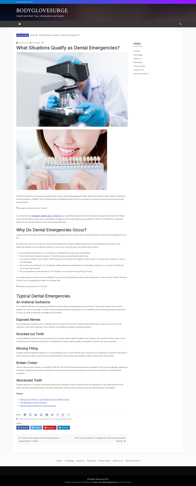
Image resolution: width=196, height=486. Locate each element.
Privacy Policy (139, 66)
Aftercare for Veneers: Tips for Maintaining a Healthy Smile (44, 399)
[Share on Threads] (63, 415)
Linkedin (64, 427)
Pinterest (51, 427)
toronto (69, 419)
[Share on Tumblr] (57, 415)
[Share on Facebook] (25, 415)
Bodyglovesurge (42, 10)
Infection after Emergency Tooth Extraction (38, 406)
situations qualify (60, 419)
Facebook (23, 427)
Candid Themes (124, 482)
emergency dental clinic (46, 419)
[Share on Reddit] (52, 415)
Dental (21, 419)
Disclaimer (138, 62)
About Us (137, 58)
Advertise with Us (141, 73)
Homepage (138, 55)
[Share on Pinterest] (46, 415)
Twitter (37, 427)
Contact (137, 51)
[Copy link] (68, 415)
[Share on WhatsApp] (41, 415)
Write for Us (139, 70)
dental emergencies (31, 419)
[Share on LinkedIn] (36, 415)
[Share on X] (30, 415)
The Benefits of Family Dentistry (33, 402)
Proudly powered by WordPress (77, 482)
